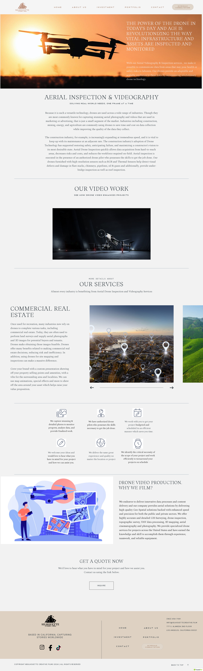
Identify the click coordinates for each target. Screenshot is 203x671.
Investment (106, 7)
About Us (79, 7)
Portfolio (133, 7)
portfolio (151, 637)
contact (123, 646)
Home (58, 7)
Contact (157, 7)
